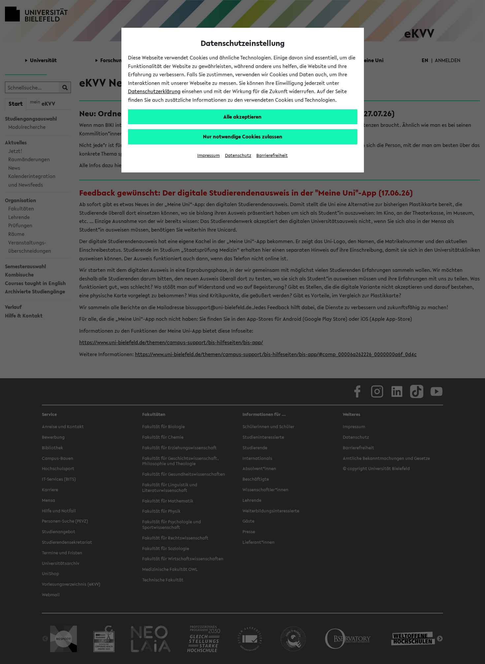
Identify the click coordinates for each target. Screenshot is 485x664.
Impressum (208, 155)
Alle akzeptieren (242, 116)
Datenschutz (238, 155)
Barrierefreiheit (272, 155)
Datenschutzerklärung (154, 91)
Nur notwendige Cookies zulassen (242, 136)
